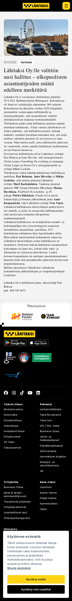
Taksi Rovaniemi (50, 415)
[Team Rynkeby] (50, 316)
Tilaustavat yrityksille (17, 501)
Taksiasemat (12, 447)
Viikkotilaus (11, 426)
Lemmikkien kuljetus (53, 456)
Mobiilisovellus (13, 409)
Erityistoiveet (12, 436)
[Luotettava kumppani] (41, 357)
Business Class (50, 431)
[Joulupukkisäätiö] (24, 357)
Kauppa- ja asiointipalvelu (49, 463)
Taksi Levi (46, 420)
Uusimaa (46, 487)
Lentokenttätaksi (50, 409)
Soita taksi (10, 415)
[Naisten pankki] (21, 316)
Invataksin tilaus (14, 431)
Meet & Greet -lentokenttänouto (15, 494)
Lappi (43, 509)
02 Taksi (9, 442)
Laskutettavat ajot (15, 512)
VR (41, 471)
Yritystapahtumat (15, 507)
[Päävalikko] (66, 6)
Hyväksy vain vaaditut (36, 589)
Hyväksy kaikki (36, 579)
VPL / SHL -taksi (50, 426)
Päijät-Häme (48, 498)
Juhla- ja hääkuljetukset (49, 438)
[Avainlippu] (10, 357)
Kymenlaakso (49, 503)
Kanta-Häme (48, 493)
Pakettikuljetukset (51, 446)
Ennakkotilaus (13, 420)
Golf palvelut (48, 451)
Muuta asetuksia (19, 568)
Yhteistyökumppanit (17, 518)
